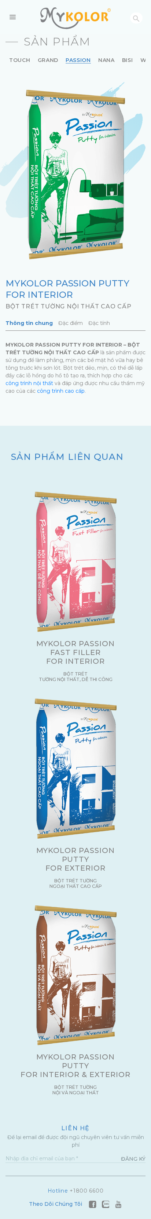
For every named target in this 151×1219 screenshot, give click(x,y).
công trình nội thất (29, 383)
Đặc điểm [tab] (70, 323)
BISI (127, 60)
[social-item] (92, 1204)
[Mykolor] (75, 18)
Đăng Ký (133, 1159)
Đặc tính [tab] (99, 323)
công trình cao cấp (61, 391)
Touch (19, 60)
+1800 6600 (76, 1190)
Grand (48, 60)
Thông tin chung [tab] (29, 323)
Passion (78, 60)
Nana (106, 60)
